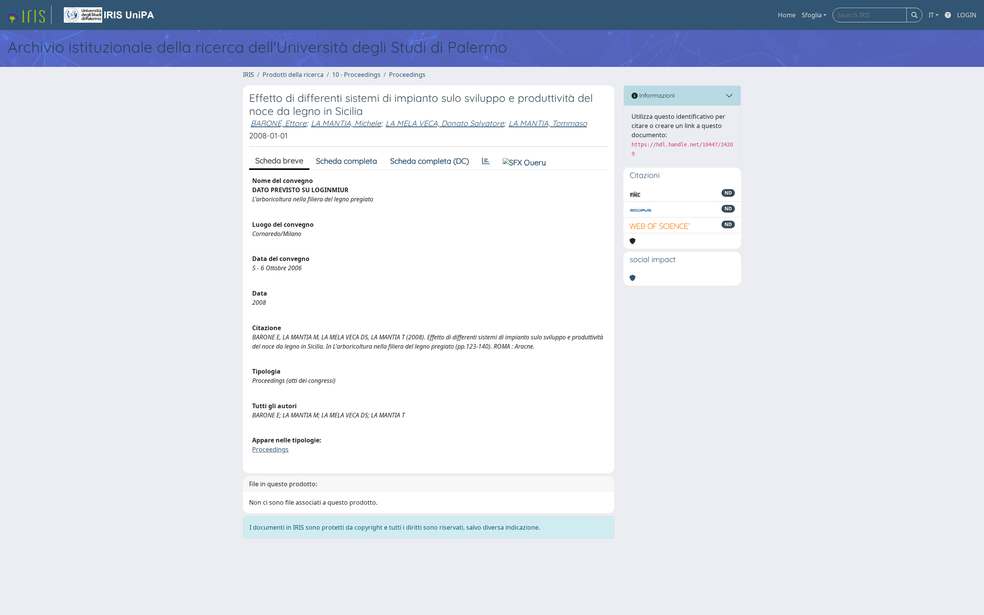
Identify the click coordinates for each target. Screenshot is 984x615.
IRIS (248, 74)
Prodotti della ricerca (293, 74)
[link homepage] (28, 15)
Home (787, 15)
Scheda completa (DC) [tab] (429, 161)
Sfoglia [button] (812, 15)
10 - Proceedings (356, 74)
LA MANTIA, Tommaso (548, 123)
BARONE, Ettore (278, 123)
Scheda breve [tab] (279, 160)
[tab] (485, 161)
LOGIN (966, 15)
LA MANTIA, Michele (346, 123)
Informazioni (656, 95)
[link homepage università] (109, 15)
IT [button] (931, 15)
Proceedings (407, 74)
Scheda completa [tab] (346, 161)
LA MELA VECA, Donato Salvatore (445, 123)
